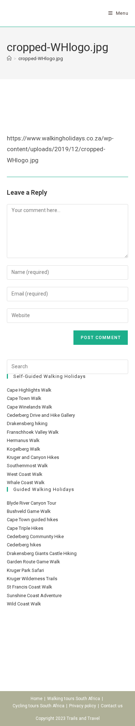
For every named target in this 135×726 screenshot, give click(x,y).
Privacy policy (82, 705)
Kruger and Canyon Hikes (33, 457)
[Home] (9, 58)
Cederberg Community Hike (35, 536)
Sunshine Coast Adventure (34, 595)
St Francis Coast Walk (29, 587)
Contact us (112, 705)
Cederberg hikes (24, 544)
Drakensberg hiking (27, 423)
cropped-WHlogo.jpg (40, 58)
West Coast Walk (24, 474)
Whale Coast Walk (26, 482)
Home (36, 698)
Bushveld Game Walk (29, 511)
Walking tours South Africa (73, 698)
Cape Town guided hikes (32, 519)
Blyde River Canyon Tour (31, 503)
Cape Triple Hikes (25, 528)
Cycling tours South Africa (38, 705)
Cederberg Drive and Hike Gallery (41, 415)
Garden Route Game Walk (33, 561)
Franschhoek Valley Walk (33, 432)
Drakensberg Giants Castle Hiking (42, 553)
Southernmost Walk (27, 465)
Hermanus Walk (23, 440)
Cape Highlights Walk (29, 390)
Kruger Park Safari (25, 570)
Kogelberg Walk (23, 449)
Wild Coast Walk (24, 603)
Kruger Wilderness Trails (32, 578)
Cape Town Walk (24, 398)
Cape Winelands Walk (29, 407)
